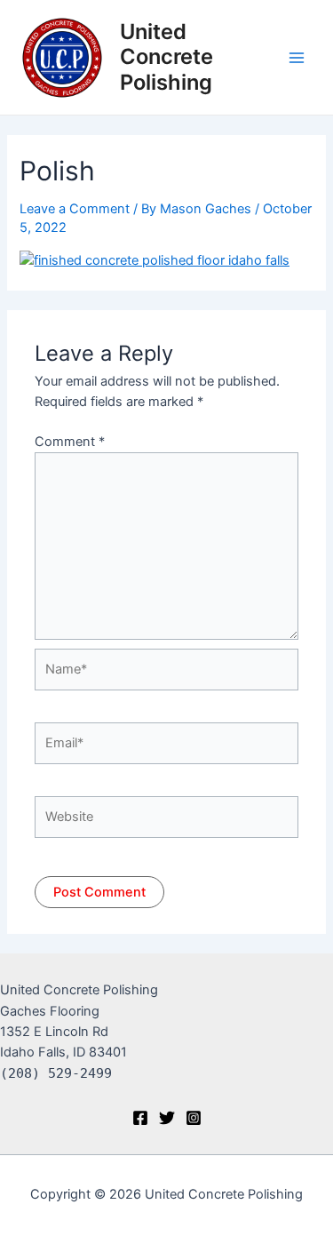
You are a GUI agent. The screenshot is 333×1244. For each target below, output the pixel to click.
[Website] (166, 820)
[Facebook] (140, 1118)
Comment (70, 442)
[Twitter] (167, 1118)
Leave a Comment (75, 209)
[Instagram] (194, 1118)
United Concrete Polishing (166, 57)
